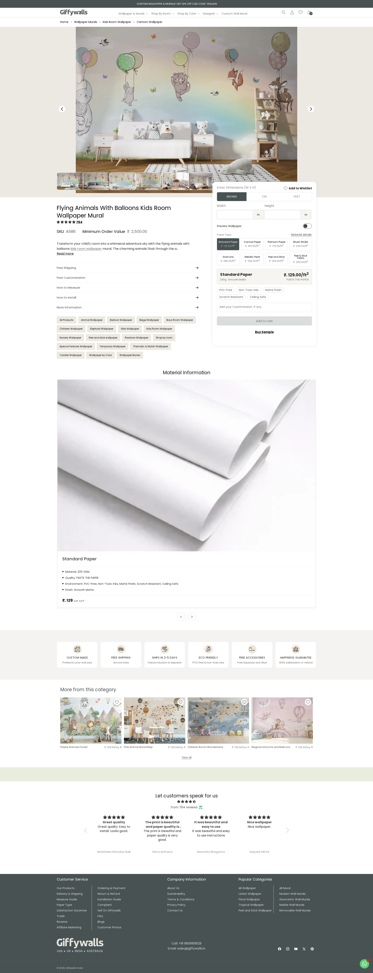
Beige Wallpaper (149, 320)
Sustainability (176, 894)
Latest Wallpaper (250, 894)
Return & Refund (109, 894)
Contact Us (175, 910)
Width (221, 206)
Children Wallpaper (71, 328)
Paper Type (64, 905)
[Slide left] (181, 617)
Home (64, 22)
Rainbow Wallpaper (136, 337)
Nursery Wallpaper (70, 337)
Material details (301, 234)
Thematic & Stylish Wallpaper (150, 346)
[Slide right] (192, 617)
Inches (232, 196)
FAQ (100, 916)
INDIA (79, 951)
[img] (187, 802)
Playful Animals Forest (73, 747)
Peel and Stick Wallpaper (255, 910)
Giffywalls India (74, 968)
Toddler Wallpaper (71, 355)
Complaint (105, 905)
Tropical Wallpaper (251, 905)
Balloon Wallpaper (121, 320)
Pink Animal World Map (138, 747)
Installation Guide (109, 899)
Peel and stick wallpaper (103, 337)
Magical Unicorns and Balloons (270, 747)
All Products (66, 320)
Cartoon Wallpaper (149, 22)
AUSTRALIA (95, 951)
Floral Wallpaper (249, 899)
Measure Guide (67, 899)
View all (187, 757)
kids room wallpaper (86, 248)
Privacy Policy (176, 905)
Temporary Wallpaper (112, 346)
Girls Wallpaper (130, 328)
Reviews (62, 922)
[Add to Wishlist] (117, 702)
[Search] (283, 12)
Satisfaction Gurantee (72, 910)
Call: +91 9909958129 (186, 943)
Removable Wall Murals (295, 910)
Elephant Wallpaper (101, 328)
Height (269, 206)
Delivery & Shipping (70, 894)
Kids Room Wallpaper (117, 22)
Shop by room (164, 337)
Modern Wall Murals (292, 894)
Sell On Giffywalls (109, 910)
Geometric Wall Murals (294, 899)
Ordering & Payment (111, 888)
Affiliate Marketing (69, 927)
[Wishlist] (300, 12)
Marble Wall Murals (291, 905)
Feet (297, 196)
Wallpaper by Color (100, 355)
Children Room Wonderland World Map (205, 747)
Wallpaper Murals (85, 22)
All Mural (284, 888)
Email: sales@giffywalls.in (186, 948)
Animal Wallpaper (91, 320)
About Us (173, 888)
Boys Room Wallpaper (179, 320)
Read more (65, 253)
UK (69, 951)
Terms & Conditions (180, 899)
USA (60, 951)
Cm (264, 196)
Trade (61, 916)
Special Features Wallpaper (76, 346)
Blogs (101, 922)
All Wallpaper (247, 888)
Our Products (66, 888)
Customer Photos (109, 927)
